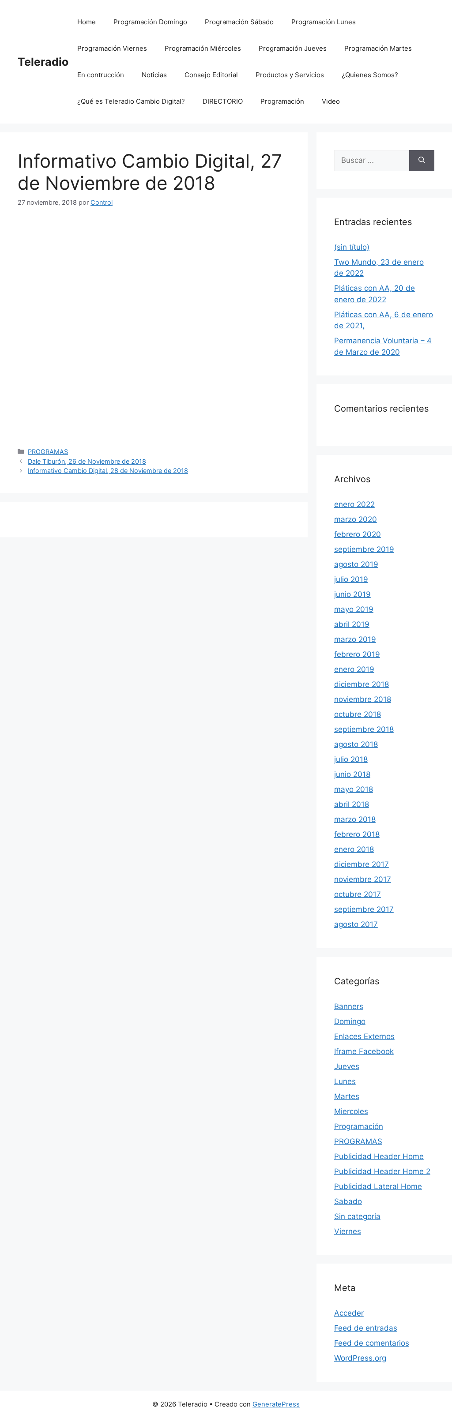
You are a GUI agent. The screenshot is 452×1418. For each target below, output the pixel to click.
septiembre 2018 (364, 729)
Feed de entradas (365, 1328)
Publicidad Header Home (379, 1156)
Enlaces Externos (364, 1036)
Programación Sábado (239, 22)
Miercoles (351, 1111)
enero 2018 (354, 849)
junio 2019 (352, 594)
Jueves (346, 1066)
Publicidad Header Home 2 (382, 1171)
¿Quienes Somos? (370, 75)
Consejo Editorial (211, 75)
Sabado (348, 1201)
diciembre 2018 (361, 684)
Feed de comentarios (371, 1343)
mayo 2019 (353, 609)
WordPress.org (360, 1358)
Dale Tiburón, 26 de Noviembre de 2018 (87, 461)
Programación (282, 101)
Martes (346, 1096)
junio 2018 (352, 774)
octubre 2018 (357, 714)
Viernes (347, 1231)
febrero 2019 (357, 654)
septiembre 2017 (364, 909)
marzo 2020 (355, 519)
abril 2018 (351, 804)
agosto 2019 (356, 564)
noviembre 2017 (362, 879)
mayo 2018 (353, 789)
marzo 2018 (355, 819)
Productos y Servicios (290, 75)
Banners (348, 1006)
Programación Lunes (323, 22)
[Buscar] (421, 160)
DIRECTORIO (223, 101)
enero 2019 (354, 669)
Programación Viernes (112, 48)
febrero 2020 (357, 534)
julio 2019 (351, 579)
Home (86, 22)
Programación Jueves (293, 48)
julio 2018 (351, 759)
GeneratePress (276, 1404)
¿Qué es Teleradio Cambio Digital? (131, 101)
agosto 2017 (356, 924)
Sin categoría (357, 1216)
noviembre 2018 (362, 699)
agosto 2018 (356, 744)
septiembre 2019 (364, 549)
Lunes (345, 1081)
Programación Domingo (150, 22)
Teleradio (43, 61)
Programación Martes (378, 48)
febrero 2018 (357, 834)
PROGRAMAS (48, 451)
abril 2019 (351, 624)
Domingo (349, 1021)
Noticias (154, 75)
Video (331, 101)
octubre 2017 (357, 894)
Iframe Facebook (364, 1051)
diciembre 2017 (361, 864)
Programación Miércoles (203, 48)
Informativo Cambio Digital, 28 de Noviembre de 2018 (108, 470)
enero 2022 (354, 504)
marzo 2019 (355, 639)
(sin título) (351, 247)
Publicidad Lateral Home (378, 1186)
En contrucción (100, 75)
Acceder (349, 1313)
